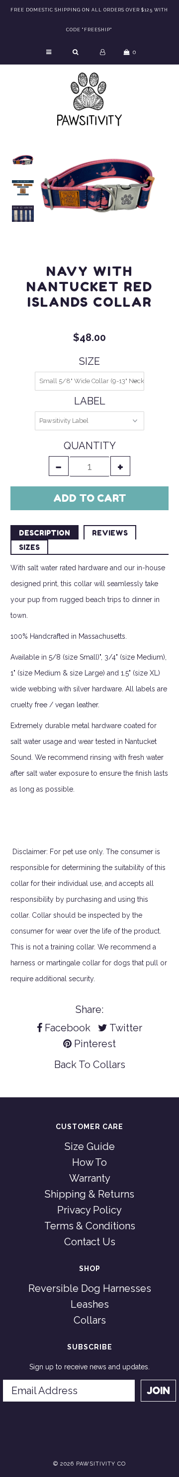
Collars (109, 1065)
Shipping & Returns (89, 1194)
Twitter (124, 1028)
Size (89, 361)
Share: (89, 1009)
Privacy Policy (89, 1210)
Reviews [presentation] (110, 533)
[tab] (44, 532)
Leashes (90, 1304)
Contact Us (89, 1242)
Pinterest (94, 1044)
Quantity (90, 446)
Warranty (89, 1178)
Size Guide (90, 1146)
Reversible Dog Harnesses (89, 1288)
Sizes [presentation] (29, 547)
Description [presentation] (44, 533)
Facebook (66, 1028)
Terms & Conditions (89, 1226)
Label (89, 401)
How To (89, 1162)
